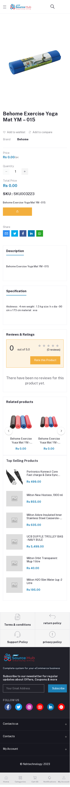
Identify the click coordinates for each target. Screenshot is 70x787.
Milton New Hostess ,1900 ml (45, 495)
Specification (16, 291)
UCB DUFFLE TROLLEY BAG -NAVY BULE (45, 538)
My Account (10, 748)
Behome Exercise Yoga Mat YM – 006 (49, 440)
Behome (23, 139)
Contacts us (10, 723)
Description (15, 251)
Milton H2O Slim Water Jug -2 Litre (44, 581)
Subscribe (58, 688)
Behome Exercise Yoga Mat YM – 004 (21, 440)
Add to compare (42, 132)
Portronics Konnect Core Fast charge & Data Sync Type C (42, 473)
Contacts (9, 736)
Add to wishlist (15, 132)
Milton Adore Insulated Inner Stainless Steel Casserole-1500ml (44, 516)
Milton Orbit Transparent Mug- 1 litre (42, 560)
